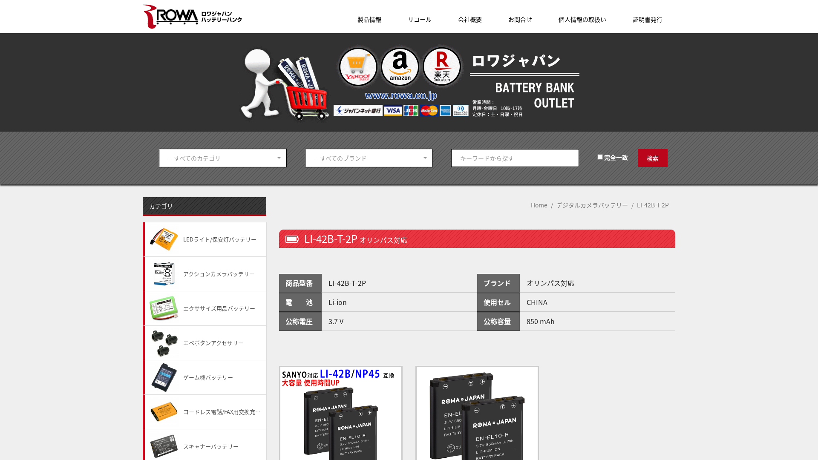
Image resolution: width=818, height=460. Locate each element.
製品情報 (369, 19)
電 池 (299, 302)
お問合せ (520, 19)
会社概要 (470, 19)
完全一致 (615, 157)
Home (539, 205)
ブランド (497, 283)
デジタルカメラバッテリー (592, 205)
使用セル (497, 302)
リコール (420, 19)
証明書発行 (647, 19)
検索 (653, 158)
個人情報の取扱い (582, 19)
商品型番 (299, 283)
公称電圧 (299, 321)
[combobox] (222, 158)
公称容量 (497, 321)
